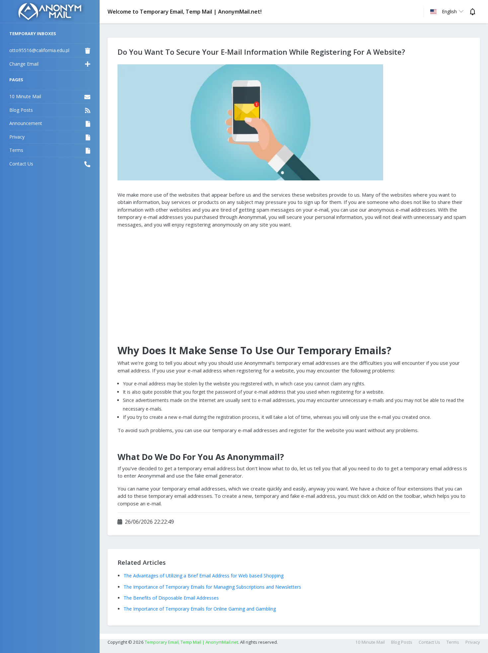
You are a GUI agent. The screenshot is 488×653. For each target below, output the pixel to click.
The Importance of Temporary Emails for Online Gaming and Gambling (199, 609)
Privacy (472, 642)
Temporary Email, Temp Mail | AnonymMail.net (191, 642)
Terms (453, 642)
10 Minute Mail (370, 642)
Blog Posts (401, 642)
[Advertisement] (294, 279)
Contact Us (429, 642)
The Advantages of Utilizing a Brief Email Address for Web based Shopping (203, 575)
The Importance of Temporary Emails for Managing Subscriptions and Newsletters (212, 587)
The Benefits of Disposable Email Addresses (171, 598)
